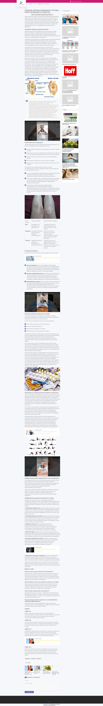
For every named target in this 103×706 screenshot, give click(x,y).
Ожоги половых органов (37, 673)
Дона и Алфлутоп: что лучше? (69, 105)
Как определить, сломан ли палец (70, 24)
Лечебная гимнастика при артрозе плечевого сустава (29, 673)
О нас (34, 3)
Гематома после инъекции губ (69, 64)
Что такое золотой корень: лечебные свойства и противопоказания (68, 150)
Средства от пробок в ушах (68, 179)
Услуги (30, 3)
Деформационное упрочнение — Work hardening (55, 673)
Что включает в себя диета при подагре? (47, 673)
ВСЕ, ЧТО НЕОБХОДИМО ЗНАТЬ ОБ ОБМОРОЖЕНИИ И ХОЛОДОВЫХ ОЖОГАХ (69, 91)
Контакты (46, 3)
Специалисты (40, 3)
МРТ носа (64, 136)
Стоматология (21, 4)
